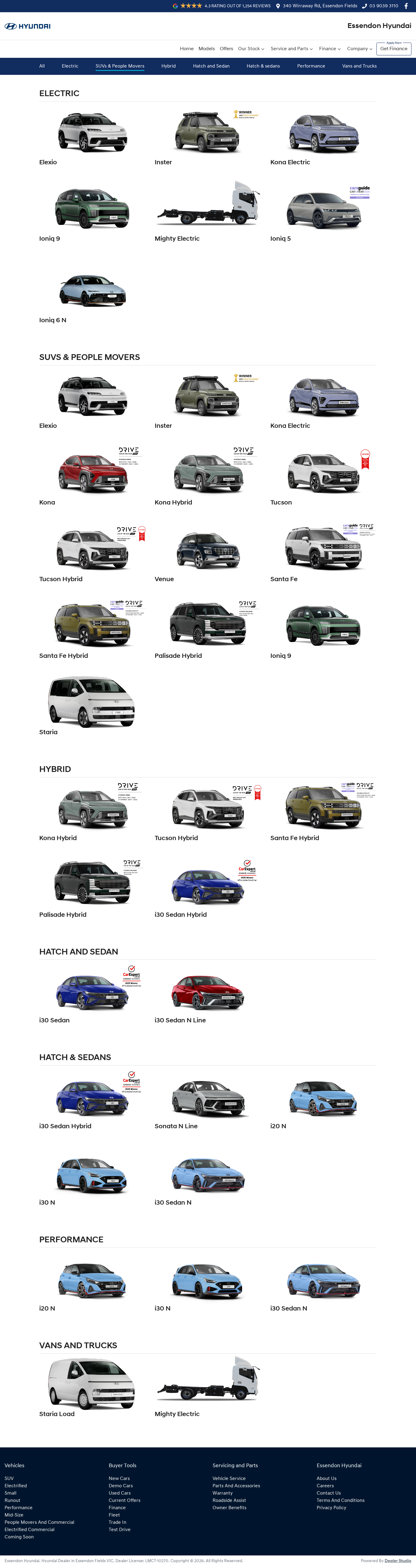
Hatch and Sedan (211, 66)
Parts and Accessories (236, 1486)
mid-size (14, 1515)
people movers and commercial (39, 1522)
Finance (327, 49)
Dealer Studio (398, 1561)
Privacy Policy (331, 1508)
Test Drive (120, 1529)
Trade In (117, 1522)
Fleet (114, 1515)
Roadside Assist (229, 1500)
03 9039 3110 (383, 6)
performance (19, 1508)
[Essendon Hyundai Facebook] (407, 6)
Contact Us (329, 1493)
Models (207, 49)
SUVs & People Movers (120, 66)
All (42, 66)
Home (187, 49)
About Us (327, 1478)
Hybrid (168, 66)
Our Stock (249, 49)
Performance (311, 66)
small (10, 1493)
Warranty (223, 1493)
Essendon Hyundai (379, 26)
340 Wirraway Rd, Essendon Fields (320, 6)
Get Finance (393, 49)
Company (357, 49)
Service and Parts (289, 49)
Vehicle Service (229, 1478)
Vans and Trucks (359, 66)
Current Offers (124, 1500)
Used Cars (120, 1493)
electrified (16, 1486)
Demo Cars (121, 1486)
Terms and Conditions (341, 1500)
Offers (226, 49)
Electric (70, 66)
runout (12, 1500)
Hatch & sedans (263, 66)
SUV (9, 1478)
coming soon (19, 1537)
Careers (325, 1486)
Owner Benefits (229, 1508)
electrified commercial (30, 1529)
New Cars (119, 1478)
